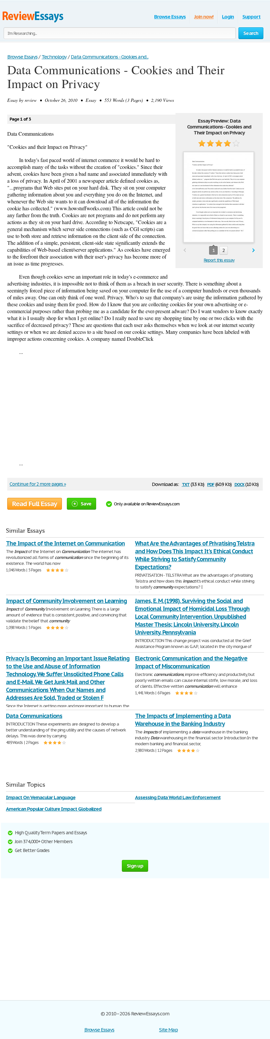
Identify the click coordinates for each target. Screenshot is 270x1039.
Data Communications (34, 716)
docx (239, 484)
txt (186, 484)
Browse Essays (169, 16)
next (253, 250)
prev (184, 250)
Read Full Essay (34, 503)
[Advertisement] (135, 407)
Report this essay (219, 260)
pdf (210, 484)
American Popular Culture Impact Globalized (53, 809)
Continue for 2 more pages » (38, 484)
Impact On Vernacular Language (40, 797)
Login (228, 16)
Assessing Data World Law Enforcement (178, 797)
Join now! (204, 16)
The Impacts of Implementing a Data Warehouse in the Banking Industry (183, 719)
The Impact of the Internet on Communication (65, 543)
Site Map (168, 1030)
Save (86, 503)
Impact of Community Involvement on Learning (66, 601)
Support (251, 16)
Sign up (135, 866)
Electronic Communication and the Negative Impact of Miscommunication (191, 662)
